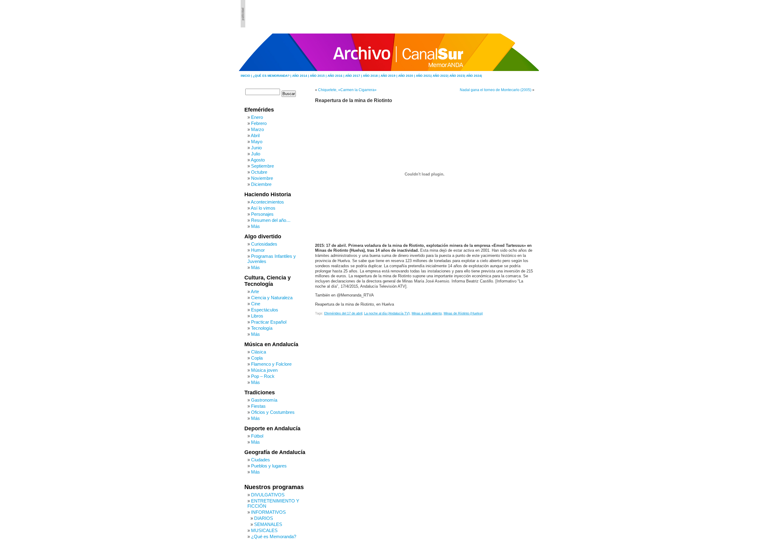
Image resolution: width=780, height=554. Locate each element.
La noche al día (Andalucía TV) (387, 313)
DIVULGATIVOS (268, 494)
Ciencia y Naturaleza (271, 297)
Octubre (259, 172)
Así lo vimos (263, 208)
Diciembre (261, 184)
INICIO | (247, 75)
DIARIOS (263, 518)
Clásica (258, 351)
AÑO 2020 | (407, 75)
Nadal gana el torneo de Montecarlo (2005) (495, 90)
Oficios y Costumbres (273, 412)
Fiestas (258, 406)
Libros (257, 315)
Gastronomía (264, 400)
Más (255, 226)
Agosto (258, 159)
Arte (255, 291)
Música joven (264, 370)
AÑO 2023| (457, 75)
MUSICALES (264, 530)
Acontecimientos (267, 201)
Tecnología (261, 328)
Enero (257, 117)
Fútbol (257, 436)
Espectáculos (264, 309)
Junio (256, 147)
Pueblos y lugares (269, 465)
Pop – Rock (263, 376)
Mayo (256, 141)
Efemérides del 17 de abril (343, 313)
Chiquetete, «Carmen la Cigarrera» (347, 90)
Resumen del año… (271, 220)
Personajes (262, 214)
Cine (255, 303)
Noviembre (262, 178)
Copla (257, 357)
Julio (255, 153)
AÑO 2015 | (319, 75)
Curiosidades (264, 244)
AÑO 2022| (441, 75)
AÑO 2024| (474, 75)
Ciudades (260, 459)
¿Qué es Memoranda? (273, 536)
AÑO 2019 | (389, 75)
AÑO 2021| (424, 75)
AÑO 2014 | (301, 75)
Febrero (259, 123)
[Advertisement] (506, 14)
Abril (255, 135)
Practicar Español (268, 322)
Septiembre (262, 166)
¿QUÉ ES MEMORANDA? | (272, 75)
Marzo (257, 129)
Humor (258, 250)
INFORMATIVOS (268, 512)
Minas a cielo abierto (427, 313)
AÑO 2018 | (372, 75)
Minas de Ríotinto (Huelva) (463, 313)
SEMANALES (268, 524)
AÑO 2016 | (336, 75)
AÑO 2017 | (354, 75)
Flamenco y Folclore (271, 364)
